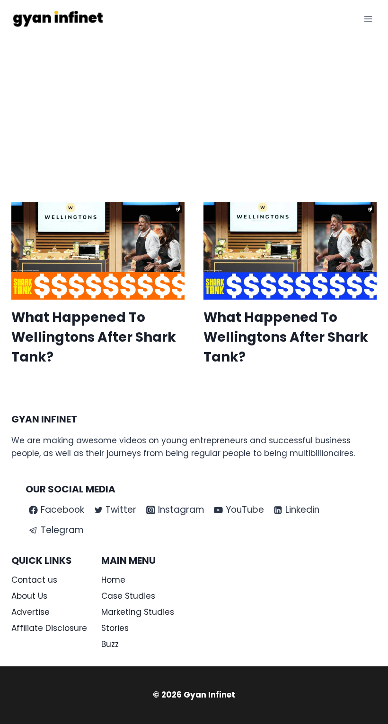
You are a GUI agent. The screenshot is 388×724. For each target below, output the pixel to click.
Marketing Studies (137, 612)
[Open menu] (368, 18)
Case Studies (128, 596)
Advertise (30, 612)
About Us (29, 596)
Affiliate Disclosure (49, 628)
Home (113, 580)
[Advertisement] (194, 109)
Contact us (34, 580)
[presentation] (98, 251)
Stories (115, 628)
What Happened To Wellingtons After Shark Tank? (93, 337)
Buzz (110, 644)
